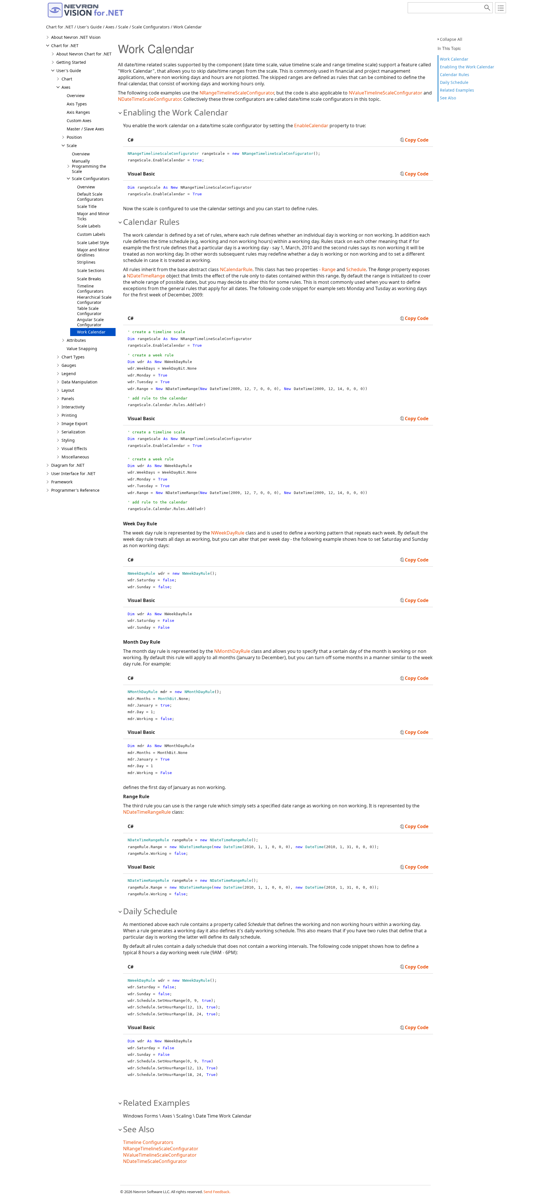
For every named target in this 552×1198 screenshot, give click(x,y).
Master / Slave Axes (85, 129)
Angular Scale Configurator (90, 322)
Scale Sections (90, 270)
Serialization (73, 432)
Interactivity (73, 407)
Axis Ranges (78, 112)
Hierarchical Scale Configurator (94, 299)
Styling (68, 440)
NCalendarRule (236, 269)
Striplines (86, 262)
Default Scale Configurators (90, 196)
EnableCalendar (311, 125)
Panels (68, 398)
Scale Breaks (89, 278)
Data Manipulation (79, 382)
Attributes (76, 340)
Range (329, 269)
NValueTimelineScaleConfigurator (385, 93)
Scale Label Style (93, 242)
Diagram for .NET (68, 465)
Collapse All (451, 39)
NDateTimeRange (146, 276)
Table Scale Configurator (89, 311)
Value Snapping (82, 348)
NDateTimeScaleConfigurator (149, 99)
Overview (76, 95)
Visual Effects (74, 448)
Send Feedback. (217, 1191)
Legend (69, 373)
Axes (66, 87)
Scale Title (87, 206)
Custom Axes (79, 120)
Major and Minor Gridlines (93, 252)
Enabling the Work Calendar (467, 67)
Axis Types (77, 104)
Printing (69, 415)
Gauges (69, 365)
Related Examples (457, 90)
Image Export (74, 423)
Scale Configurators (91, 178)
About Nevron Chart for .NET (84, 54)
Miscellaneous (75, 457)
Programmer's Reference (75, 490)
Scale (72, 145)
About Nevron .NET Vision (76, 37)
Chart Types (73, 357)
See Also (448, 98)
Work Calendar (454, 59)
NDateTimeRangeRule (147, 812)
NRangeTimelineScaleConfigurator (237, 93)
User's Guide (68, 70)
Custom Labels (91, 234)
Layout (68, 390)
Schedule (356, 269)
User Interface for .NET (73, 473)
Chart (67, 79)
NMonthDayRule (232, 651)
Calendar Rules (454, 74)
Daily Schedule (454, 82)
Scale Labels (89, 226)
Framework (61, 482)
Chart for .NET (64, 45)
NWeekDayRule (227, 533)
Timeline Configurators (90, 288)
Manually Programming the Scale (89, 166)
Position (74, 137)
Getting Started (71, 62)
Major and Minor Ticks (93, 216)
